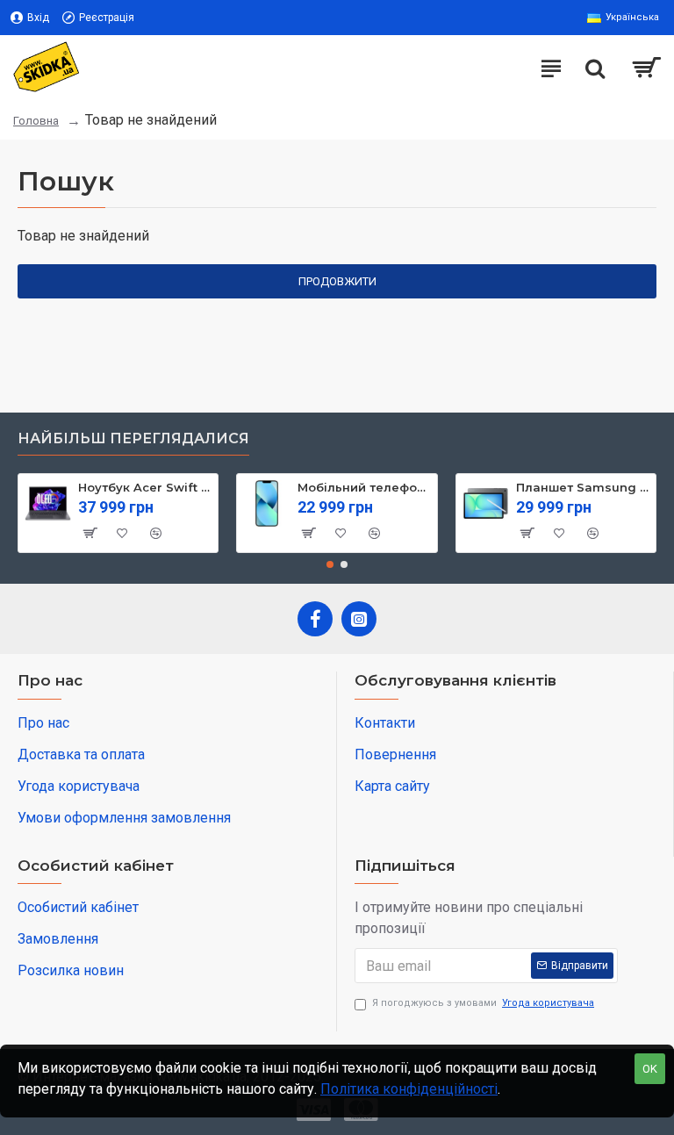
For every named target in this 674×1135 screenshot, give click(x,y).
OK (649, 1068)
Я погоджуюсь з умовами (483, 1003)
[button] (329, 564)
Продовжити (337, 281)
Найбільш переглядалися (133, 438)
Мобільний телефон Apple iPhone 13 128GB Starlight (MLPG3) (364, 487)
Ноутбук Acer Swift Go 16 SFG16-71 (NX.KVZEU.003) (145, 487)
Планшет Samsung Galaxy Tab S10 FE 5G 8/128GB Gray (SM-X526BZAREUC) (582, 487)
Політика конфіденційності (409, 1089)
